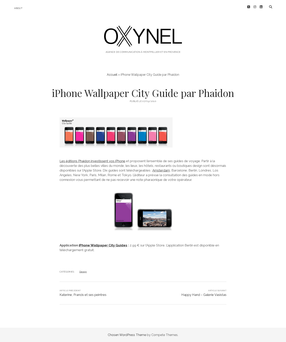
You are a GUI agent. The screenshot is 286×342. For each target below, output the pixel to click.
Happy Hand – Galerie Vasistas (203, 295)
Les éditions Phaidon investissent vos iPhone (92, 161)
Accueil (112, 74)
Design (83, 271)
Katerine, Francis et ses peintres (83, 295)
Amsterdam (161, 170)
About (18, 8)
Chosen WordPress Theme (127, 335)
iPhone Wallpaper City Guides (103, 245)
